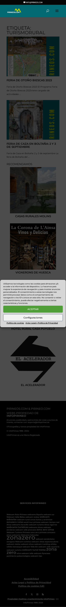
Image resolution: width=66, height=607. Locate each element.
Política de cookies (15, 323)
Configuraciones (33, 317)
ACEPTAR (33, 309)
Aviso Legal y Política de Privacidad (41, 323)
